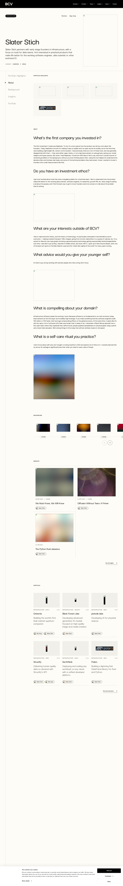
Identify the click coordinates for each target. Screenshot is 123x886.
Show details (26, 881)
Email (24, 64)
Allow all (109, 870)
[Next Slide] (110, 442)
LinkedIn (16, 64)
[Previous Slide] (104, 442)
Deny (109, 881)
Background (13, 89)
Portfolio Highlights (17, 75)
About (11, 82)
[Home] (9, 4)
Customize (108, 876)
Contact (115, 4)
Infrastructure (38, 610)
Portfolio (12, 103)
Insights (12, 96)
